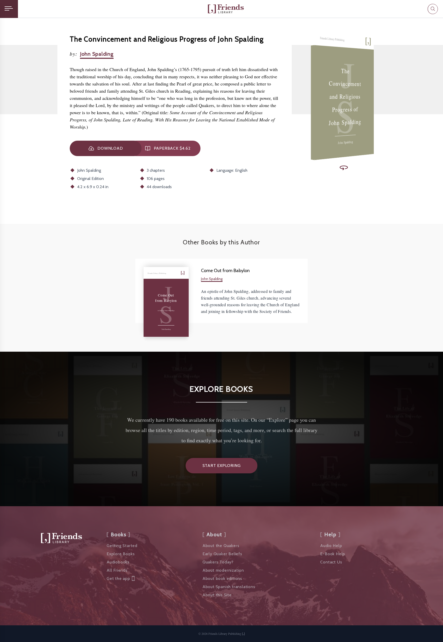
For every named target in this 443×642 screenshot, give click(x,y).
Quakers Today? (218, 562)
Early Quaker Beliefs (222, 553)
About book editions (222, 578)
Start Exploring (222, 465)
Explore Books (121, 553)
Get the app (118, 578)
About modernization (223, 570)
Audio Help (331, 545)
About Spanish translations (229, 586)
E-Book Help (332, 553)
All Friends (117, 570)
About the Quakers (221, 545)
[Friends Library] (226, 9)
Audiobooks (118, 562)
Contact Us (331, 562)
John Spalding (97, 54)
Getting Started (122, 545)
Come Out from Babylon (225, 270)
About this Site (217, 594)
